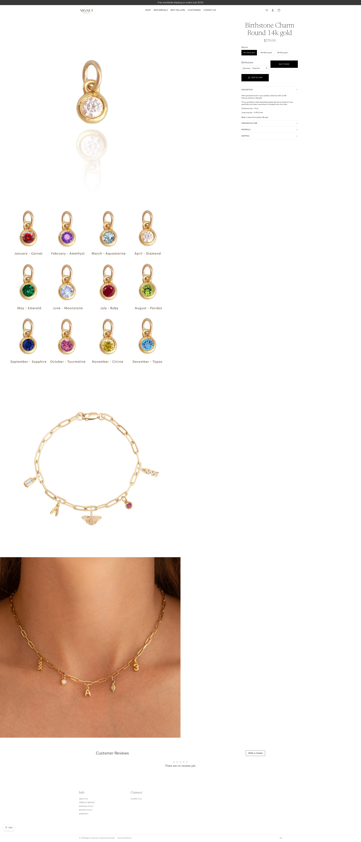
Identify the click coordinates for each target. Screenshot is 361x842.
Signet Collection (92, 838)
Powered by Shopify (107, 838)
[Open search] (267, 10)
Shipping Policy (86, 806)
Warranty (83, 814)
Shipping (245, 136)
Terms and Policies (125, 838)
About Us (83, 799)
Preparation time (249, 123)
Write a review (255, 753)
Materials (245, 129)
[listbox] (255, 68)
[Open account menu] (273, 10)
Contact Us (136, 799)
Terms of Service (87, 802)
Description (247, 90)
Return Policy (86, 810)
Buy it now (284, 64)
